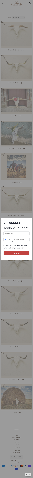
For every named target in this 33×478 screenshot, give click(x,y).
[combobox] (7, 240)
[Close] (30, 220)
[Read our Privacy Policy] (28, 248)
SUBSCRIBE (16, 253)
